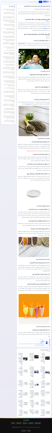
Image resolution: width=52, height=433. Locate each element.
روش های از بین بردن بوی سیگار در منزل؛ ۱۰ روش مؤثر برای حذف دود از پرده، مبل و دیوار (9, 72)
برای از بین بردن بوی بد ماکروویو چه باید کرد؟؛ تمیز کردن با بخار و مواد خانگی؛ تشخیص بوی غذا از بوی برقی (9, 57)
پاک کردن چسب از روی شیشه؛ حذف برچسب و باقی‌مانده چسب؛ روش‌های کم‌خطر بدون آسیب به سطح (9, 81)
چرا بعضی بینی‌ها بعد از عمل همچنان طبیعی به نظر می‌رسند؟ (9, 85)
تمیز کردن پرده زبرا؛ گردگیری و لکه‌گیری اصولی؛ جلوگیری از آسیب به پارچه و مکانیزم (9, 100)
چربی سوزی (28, 104)
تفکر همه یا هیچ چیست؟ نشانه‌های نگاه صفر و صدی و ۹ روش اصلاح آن (9, 40)
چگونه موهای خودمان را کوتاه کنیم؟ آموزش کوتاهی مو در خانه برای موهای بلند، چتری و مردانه (9, 53)
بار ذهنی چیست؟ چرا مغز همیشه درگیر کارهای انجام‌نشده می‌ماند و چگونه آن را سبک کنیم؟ (9, 43)
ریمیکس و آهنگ (37, 423)
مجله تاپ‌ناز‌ (46, 2)
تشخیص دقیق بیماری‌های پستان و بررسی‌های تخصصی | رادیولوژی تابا (9, 109)
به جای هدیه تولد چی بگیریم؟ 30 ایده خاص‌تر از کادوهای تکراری (9, 47)
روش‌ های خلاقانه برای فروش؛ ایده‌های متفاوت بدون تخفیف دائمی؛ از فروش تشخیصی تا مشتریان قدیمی (9, 117)
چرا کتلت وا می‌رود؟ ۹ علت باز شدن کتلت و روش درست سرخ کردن (9, 65)
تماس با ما (23, 430)
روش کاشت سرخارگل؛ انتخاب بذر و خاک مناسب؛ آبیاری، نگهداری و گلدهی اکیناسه (9, 17)
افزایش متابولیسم (21, 43)
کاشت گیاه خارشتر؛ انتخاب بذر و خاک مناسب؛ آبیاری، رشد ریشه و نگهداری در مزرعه (9, 13)
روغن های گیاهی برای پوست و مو (10, 50)
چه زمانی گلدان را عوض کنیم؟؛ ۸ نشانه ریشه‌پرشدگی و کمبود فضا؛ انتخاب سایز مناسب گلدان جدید (9, 77)
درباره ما (29, 430)
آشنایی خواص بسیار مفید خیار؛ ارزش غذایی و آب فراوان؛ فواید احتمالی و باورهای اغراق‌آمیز (9, 96)
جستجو (41, 1)
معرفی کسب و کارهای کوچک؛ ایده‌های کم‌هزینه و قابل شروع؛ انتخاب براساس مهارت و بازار (9, 112)
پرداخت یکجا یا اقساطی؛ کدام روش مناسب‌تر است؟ (9, 88)
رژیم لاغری (45, 28)
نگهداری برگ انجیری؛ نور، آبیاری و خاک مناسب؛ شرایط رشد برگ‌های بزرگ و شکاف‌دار (9, 25)
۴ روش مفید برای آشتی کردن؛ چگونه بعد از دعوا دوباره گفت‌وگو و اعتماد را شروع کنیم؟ (9, 33)
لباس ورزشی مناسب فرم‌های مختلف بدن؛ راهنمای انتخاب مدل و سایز (9, 10)
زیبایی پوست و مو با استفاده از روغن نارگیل (34, 151)
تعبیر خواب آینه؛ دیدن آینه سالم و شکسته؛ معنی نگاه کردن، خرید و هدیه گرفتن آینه (9, 121)
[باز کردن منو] (50, 2)
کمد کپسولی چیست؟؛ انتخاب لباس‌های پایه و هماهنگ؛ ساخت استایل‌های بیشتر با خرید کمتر (9, 105)
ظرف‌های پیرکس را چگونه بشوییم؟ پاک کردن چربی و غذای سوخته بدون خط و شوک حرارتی (9, 68)
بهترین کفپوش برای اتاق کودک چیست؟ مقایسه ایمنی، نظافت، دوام (9, 29)
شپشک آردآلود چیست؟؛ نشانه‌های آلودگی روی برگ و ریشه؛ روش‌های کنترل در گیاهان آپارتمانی (9, 21)
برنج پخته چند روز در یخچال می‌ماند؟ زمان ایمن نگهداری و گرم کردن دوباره (9, 61)
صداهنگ (13, 423)
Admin (42, 341)
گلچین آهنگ (31, 423)
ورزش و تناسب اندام (42, 9)
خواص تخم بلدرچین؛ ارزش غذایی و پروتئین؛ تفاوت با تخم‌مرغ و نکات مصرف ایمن (9, 92)
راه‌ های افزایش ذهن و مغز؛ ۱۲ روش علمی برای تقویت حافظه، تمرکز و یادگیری (9, 37)
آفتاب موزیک (19, 423)
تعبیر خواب (25, 423)
